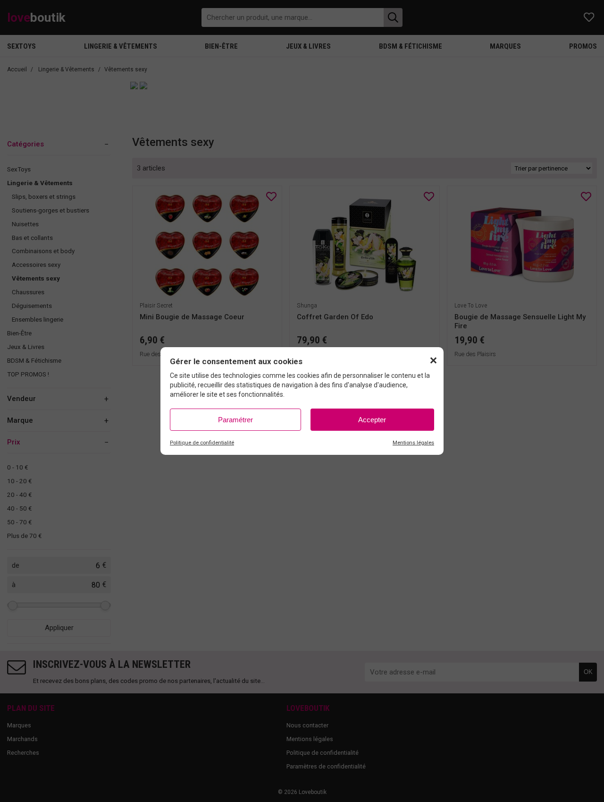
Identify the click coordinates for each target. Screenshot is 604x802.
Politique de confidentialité (202, 442)
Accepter (372, 420)
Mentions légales (413, 442)
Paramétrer (235, 420)
